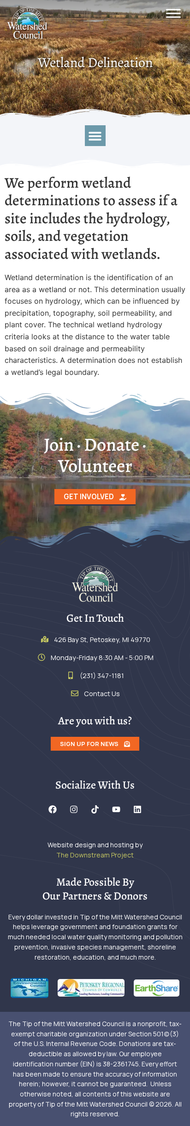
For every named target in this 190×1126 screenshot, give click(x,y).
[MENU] (173, 13)
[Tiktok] (95, 809)
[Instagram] (73, 809)
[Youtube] (116, 809)
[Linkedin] (137, 809)
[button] (95, 135)
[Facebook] (52, 809)
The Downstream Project (95, 855)
